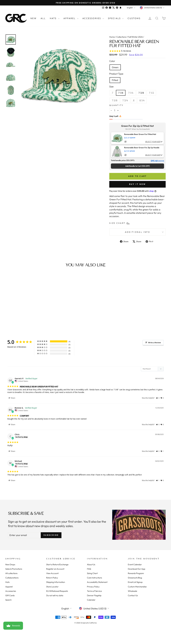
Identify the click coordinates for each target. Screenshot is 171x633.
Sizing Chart (92, 573)
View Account (52, 573)
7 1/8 (120, 92)
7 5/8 (115, 100)
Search (8, 600)
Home (112, 37)
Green (115, 67)
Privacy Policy (93, 586)
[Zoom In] (59, 75)
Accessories (92, 18)
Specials (115, 18)
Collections (121, 37)
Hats (53, 18)
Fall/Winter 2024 (135, 37)
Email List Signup (135, 582)
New (33, 18)
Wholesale (132, 591)
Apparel (70, 18)
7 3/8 (141, 92)
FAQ (89, 569)
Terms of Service (94, 591)
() (137, 166)
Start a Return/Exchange (57, 564)
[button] (157, 398)
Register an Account (55, 569)
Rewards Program (136, 573)
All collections (11, 573)
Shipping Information (55, 582)
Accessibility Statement (97, 582)
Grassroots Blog (135, 577)
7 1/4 (131, 92)
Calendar (91, 600)
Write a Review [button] (154, 342)
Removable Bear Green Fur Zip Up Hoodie (141, 148)
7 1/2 (152, 92)
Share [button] (13, 398)
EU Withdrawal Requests (57, 591)
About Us (91, 564)
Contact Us (133, 595)
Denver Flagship (94, 595)
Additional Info (137, 232)
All (43, 18)
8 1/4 (143, 100)
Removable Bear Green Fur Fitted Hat (140, 134)
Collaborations (11, 577)
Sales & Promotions (13, 569)
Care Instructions (94, 577)
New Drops (10, 564)
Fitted (115, 80)
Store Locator (52, 586)
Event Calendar (135, 564)
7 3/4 (126, 100)
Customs (134, 18)
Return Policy (52, 577)
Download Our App (136, 569)
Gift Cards (10, 595)
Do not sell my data (54, 595)
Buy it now (137, 184)
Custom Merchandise (137, 586)
